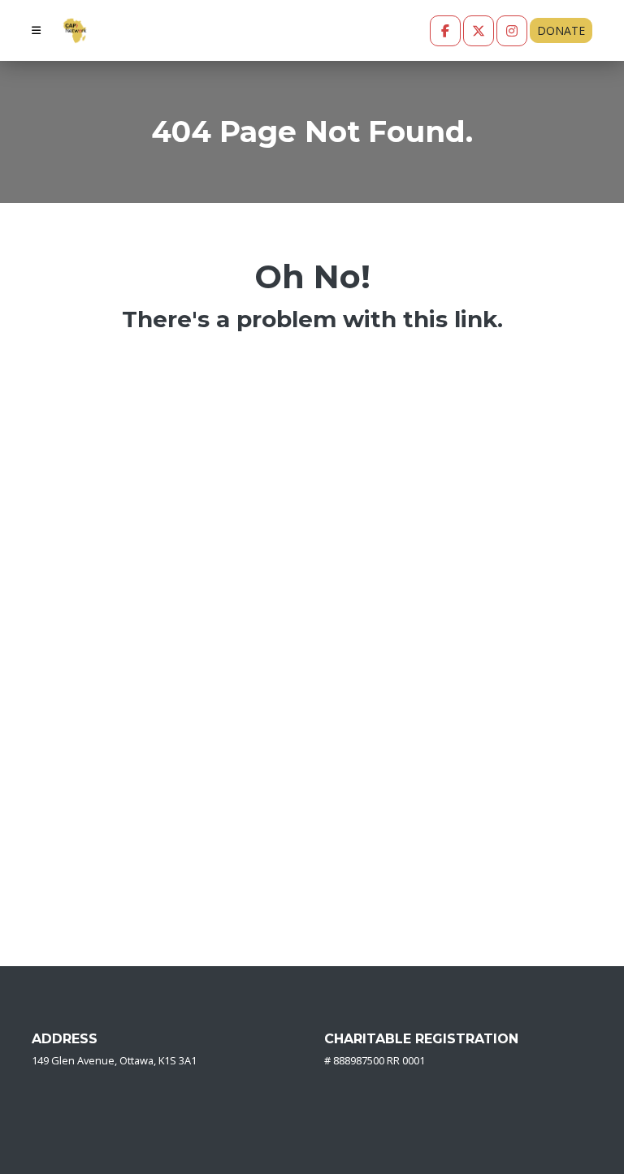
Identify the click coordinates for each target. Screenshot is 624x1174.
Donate (561, 30)
